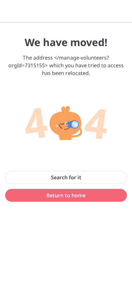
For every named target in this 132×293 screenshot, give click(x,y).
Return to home (66, 195)
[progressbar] (66, 22)
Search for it (66, 177)
